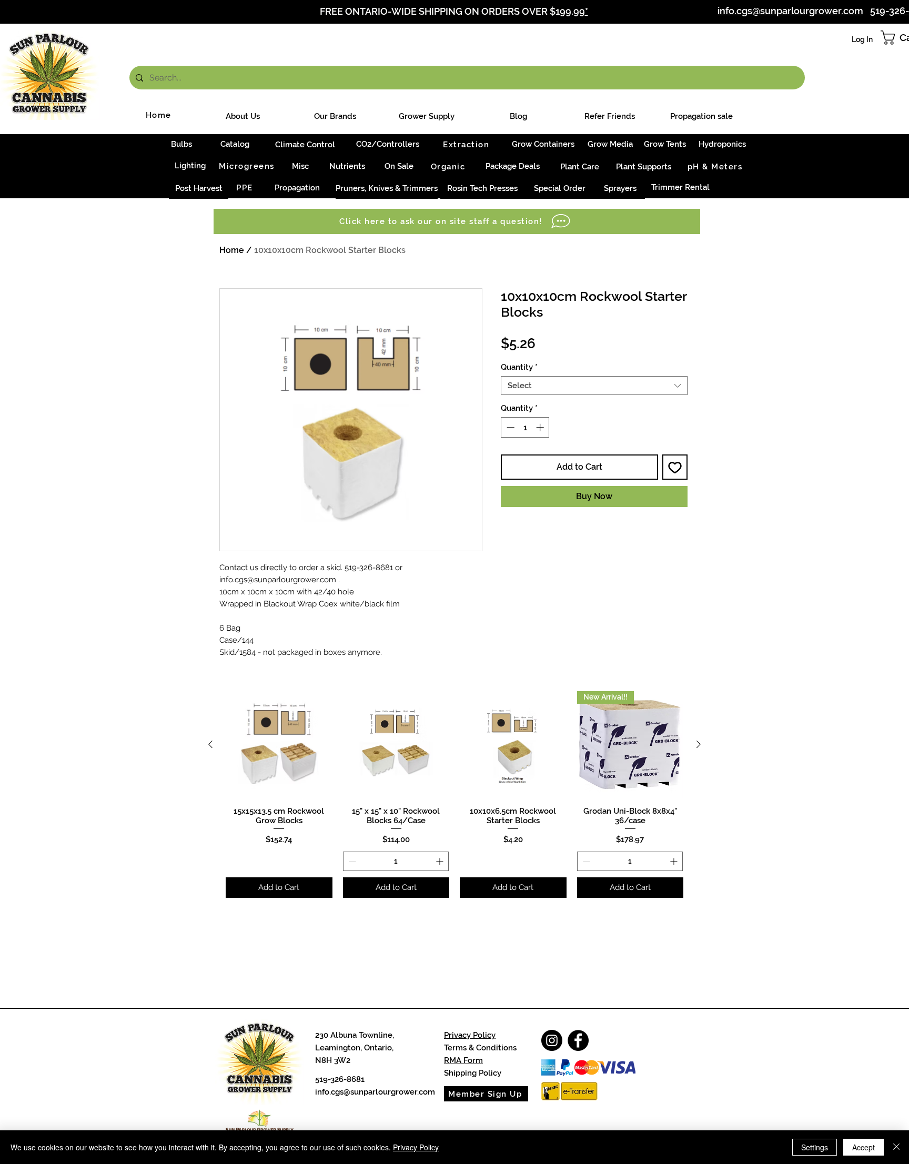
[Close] (896, 1147)
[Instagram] (551, 1040)
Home (231, 250)
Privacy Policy (470, 1035)
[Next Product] (698, 744)
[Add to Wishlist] (675, 467)
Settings (814, 1147)
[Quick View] (279, 744)
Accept (863, 1147)
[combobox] (594, 385)
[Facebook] (578, 1040)
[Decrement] (509, 427)
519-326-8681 (340, 1079)
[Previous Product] (210, 744)
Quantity (519, 367)
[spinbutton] (525, 427)
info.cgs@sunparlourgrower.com (375, 1092)
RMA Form (463, 1060)
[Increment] (541, 427)
